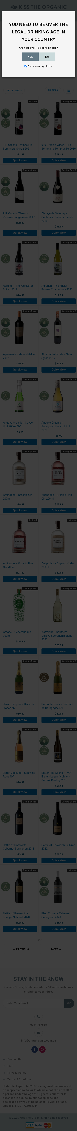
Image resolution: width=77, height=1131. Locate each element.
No (47, 56)
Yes (30, 56)
